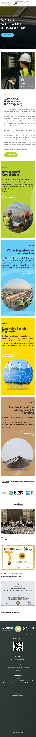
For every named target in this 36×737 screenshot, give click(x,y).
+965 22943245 (18, 690)
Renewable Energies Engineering (18, 664)
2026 (8, 610)
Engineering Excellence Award (11, 576)
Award (3, 610)
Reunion (3, 537)
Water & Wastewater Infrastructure (18, 662)
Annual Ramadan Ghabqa (9, 540)
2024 (9, 537)
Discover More (11, 154)
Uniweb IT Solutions (18, 732)
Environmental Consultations (18, 659)
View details (7, 35)
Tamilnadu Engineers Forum (9, 573)
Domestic (18, 670)
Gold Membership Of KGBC (10, 612)
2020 (20, 573)
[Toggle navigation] (34, 3)
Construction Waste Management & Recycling (18, 667)
